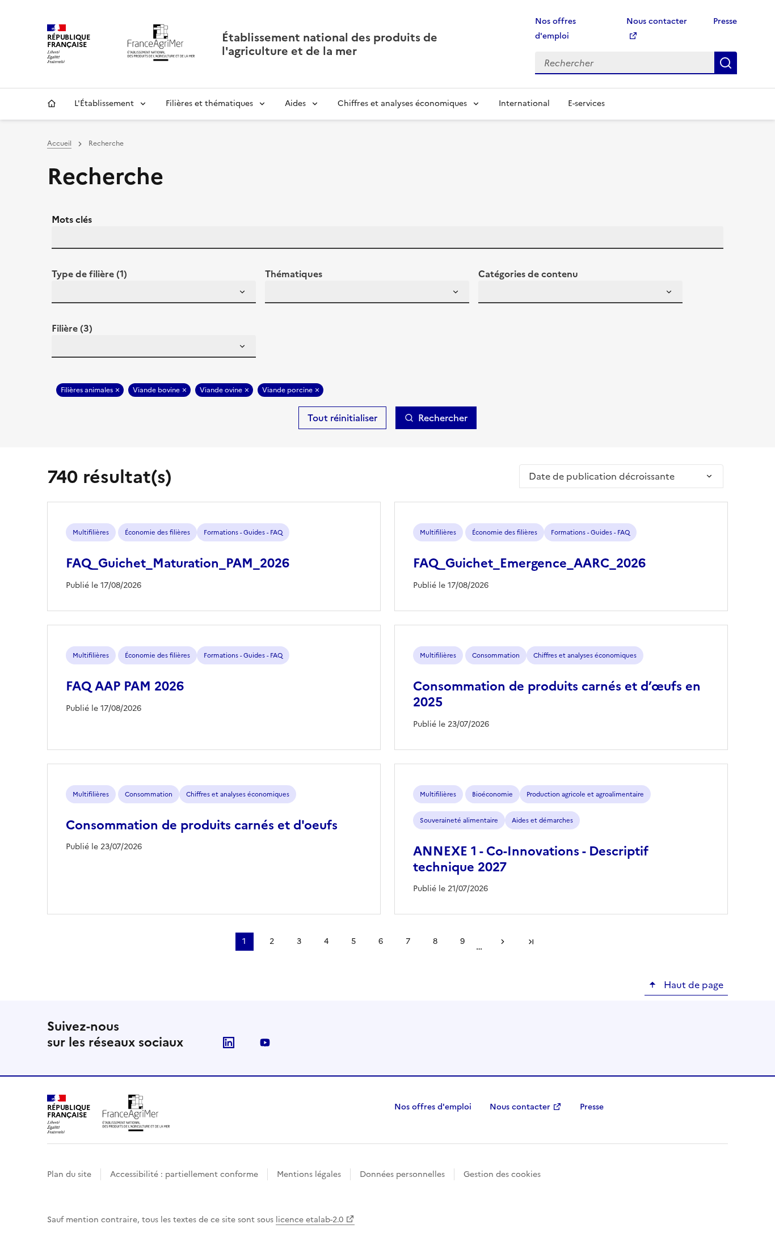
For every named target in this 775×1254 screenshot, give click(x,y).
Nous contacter (520, 1107)
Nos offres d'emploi (432, 1107)
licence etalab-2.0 (309, 1220)
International (524, 103)
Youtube (265, 1042)
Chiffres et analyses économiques (402, 103)
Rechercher (725, 63)
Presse (725, 21)
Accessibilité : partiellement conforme (184, 1174)
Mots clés (72, 219)
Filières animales (87, 390)
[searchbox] (67, 294)
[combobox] (154, 292)
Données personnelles (402, 1174)
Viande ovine (221, 390)
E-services (586, 103)
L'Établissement (104, 103)
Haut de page (692, 985)
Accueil (51, 104)
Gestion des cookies (502, 1174)
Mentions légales (309, 1174)
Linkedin (228, 1042)
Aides (295, 103)
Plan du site (69, 1174)
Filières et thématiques (209, 103)
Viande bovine (156, 390)
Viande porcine (287, 390)
